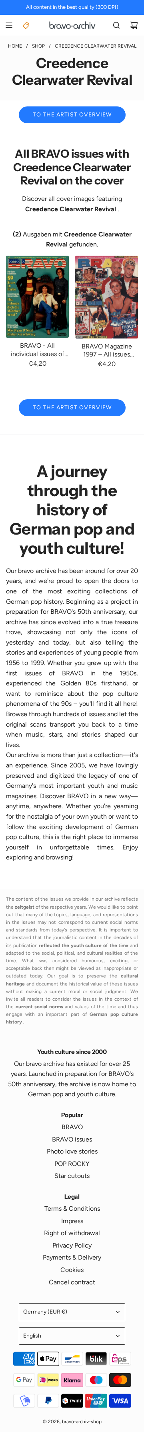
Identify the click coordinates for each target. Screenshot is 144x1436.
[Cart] (134, 25)
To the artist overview (72, 114)
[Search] (116, 25)
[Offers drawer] (26, 25)
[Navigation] (9, 25)
